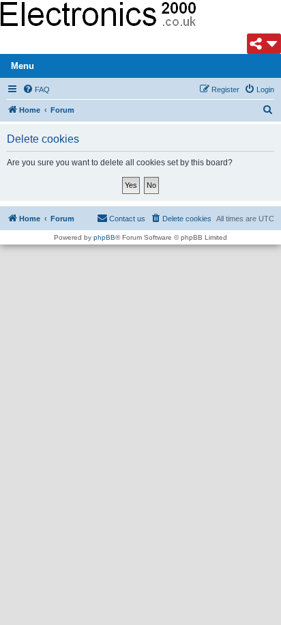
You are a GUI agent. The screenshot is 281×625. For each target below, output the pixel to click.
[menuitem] (36, 89)
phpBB (104, 237)
